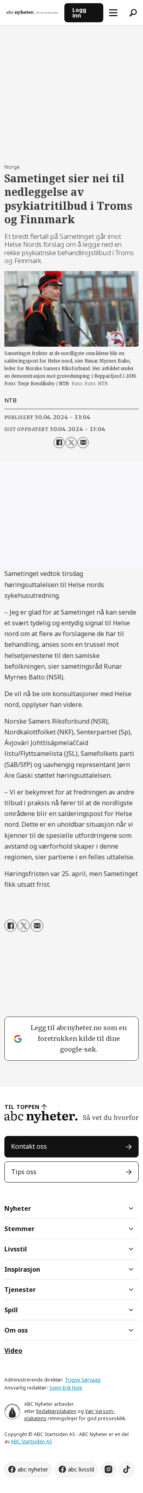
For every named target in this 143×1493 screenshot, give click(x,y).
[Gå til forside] (32, 12)
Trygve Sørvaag (82, 1379)
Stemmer (19, 1228)
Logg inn (79, 12)
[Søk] (133, 12)
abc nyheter (32, 1469)
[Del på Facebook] (59, 442)
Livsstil (15, 1249)
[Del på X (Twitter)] (71, 442)
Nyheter (17, 1208)
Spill (11, 1310)
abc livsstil (81, 1469)
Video (13, 1350)
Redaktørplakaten (56, 1411)
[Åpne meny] (113, 13)
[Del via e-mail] (83, 442)
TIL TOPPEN (21, 1106)
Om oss (16, 1330)
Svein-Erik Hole (65, 1387)
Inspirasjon (22, 1269)
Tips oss (24, 1171)
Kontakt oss (29, 1146)
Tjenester (20, 1289)
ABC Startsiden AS (31, 1441)
